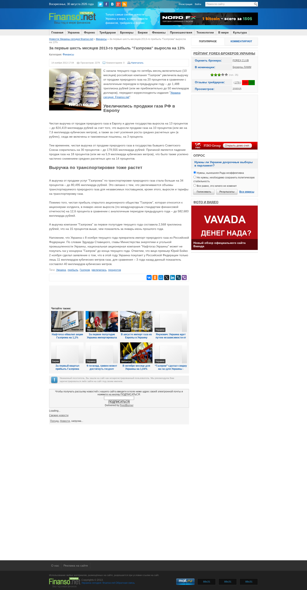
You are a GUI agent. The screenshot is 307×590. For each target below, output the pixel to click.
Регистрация (185, 4)
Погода (54, 421)
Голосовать (204, 191)
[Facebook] (106, 4)
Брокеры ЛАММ (242, 67)
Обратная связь (125, 582)
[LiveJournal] (178, 277)
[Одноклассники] (154, 277)
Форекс (89, 32)
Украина (74, 32)
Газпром (85, 270)
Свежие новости (59, 415)
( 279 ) (237, 82)
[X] (166, 277)
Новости (65, 421)
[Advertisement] (119, 295)
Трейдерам (107, 32)
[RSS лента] (124, 4)
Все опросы (246, 191)
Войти (198, 4)
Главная (57, 32)
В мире (223, 32)
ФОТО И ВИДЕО (205, 202)
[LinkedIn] (172, 277)
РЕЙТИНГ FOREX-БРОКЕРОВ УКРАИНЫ (224, 53)
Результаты (226, 191)
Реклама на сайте (75, 565)
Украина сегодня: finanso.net (98, 582)
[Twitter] (100, 4)
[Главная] (72, 23)
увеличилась (99, 270)
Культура (240, 32)
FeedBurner (126, 405)
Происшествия (181, 32)
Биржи (143, 32)
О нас (55, 565)
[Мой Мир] (160, 277)
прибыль (73, 270)
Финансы (159, 32)
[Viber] (184, 277)
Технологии (205, 32)
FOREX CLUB (241, 60)
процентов (114, 270)
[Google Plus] (118, 4)
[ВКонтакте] (112, 4)
